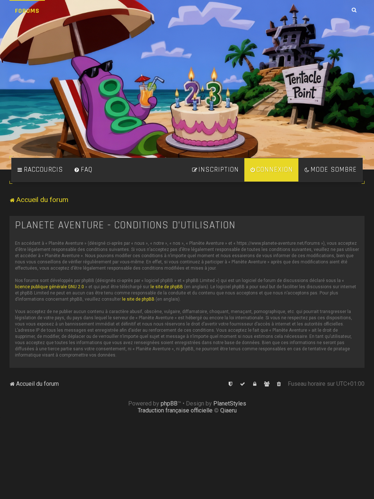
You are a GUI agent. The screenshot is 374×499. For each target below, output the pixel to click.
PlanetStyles (229, 403)
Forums (27, 11)
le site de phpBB (166, 286)
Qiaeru (228, 410)
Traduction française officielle (175, 410)
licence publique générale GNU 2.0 (49, 286)
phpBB (169, 403)
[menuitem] (83, 170)
